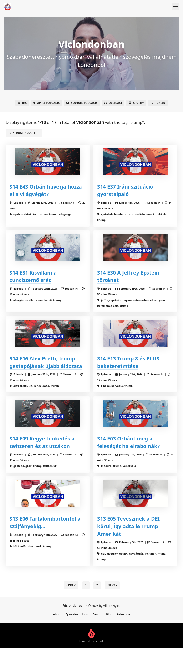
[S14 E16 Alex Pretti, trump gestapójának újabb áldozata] (48, 333)
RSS (24, 103)
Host (85, 614)
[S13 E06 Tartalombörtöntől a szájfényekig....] (48, 493)
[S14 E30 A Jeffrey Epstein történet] (135, 247)
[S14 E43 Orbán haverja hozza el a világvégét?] (48, 161)
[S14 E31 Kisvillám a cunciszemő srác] (48, 247)
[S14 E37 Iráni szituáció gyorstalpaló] (135, 161)
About (57, 614)
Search (97, 614)
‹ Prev (71, 585)
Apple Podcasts (48, 103)
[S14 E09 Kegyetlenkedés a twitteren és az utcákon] (48, 413)
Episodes (72, 614)
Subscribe (123, 614)
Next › (112, 585)
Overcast (115, 103)
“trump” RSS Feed (26, 133)
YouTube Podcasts (84, 103)
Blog (109, 614)
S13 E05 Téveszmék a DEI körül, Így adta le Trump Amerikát (128, 526)
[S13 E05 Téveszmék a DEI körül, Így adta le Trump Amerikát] (135, 493)
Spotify (138, 103)
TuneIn (160, 103)
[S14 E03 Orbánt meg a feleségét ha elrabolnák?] (135, 413)
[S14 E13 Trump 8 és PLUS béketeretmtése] (135, 333)
